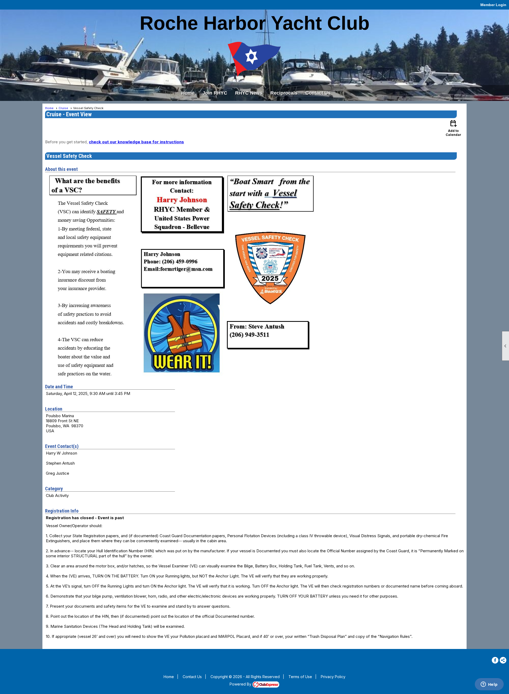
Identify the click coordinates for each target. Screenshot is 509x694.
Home (188, 93)
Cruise (63, 108)
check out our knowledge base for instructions (136, 141)
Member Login (493, 5)
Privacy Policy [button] (333, 676)
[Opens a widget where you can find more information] (489, 684)
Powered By (241, 684)
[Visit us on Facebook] (495, 660)
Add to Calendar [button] (453, 128)
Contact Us (318, 93)
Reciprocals (283, 93)
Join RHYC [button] (215, 93)
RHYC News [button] (248, 93)
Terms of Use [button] (300, 676)
